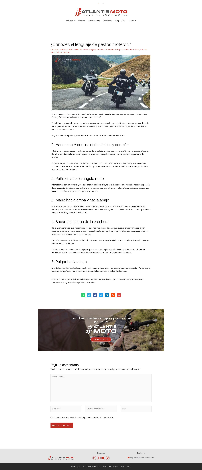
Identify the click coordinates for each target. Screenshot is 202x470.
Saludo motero (62, 52)
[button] (83, 295)
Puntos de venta (94, 21)
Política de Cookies (110, 466)
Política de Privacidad (91, 466)
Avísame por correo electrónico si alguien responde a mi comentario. (82, 417)
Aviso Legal (75, 466)
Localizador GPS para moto (117, 49)
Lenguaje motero (96, 49)
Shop (124, 21)
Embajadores (107, 21)
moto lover (134, 49)
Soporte (131, 21)
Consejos (54, 49)
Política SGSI (126, 466)
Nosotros (81, 21)
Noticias (63, 49)
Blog (117, 21)
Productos (69, 21)
